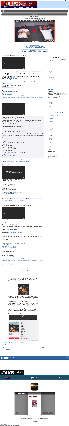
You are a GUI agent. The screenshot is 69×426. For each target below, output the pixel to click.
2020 (49, 134)
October (51, 118)
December (51, 108)
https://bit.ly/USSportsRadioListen (8, 88)
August (51, 121)
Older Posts (42, 347)
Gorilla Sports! (39, 19)
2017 (49, 138)
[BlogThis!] (21, 159)
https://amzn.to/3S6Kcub (14, 79)
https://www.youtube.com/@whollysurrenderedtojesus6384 (15, 252)
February (51, 129)
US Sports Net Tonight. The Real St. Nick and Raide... (56, 112)
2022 (49, 107)
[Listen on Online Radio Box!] (67, 358)
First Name (50, 63)
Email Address (51, 60)
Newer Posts (4, 347)
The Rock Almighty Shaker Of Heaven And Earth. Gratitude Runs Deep (14, 55)
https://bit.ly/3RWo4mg (6, 83)
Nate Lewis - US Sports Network (52, 156)
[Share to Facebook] (22, 95)
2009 (49, 149)
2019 (49, 135)
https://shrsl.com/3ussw (7, 127)
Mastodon (1, 424)
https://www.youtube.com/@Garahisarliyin (10, 91)
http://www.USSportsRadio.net (8, 87)
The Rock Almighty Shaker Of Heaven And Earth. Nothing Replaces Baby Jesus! (16, 205)
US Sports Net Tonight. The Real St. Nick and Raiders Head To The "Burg (15, 165)
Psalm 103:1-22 (11, 275)
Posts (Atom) (7, 349)
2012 (49, 145)
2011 (49, 146)
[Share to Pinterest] (23, 95)
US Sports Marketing (5, 424)
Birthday (50, 69)
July (50, 122)
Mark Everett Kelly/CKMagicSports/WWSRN (54, 155)
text (49, 75)
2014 (49, 142)
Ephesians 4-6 (18, 313)
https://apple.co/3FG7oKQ (8, 256)
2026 (49, 102)
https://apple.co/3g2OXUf (7, 94)
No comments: (16, 200)
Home (23, 347)
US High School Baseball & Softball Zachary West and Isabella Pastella (14, 101)
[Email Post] (19, 200)
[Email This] (20, 95)
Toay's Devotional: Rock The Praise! (8, 264)
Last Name (50, 66)
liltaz (48, 157)
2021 (49, 132)
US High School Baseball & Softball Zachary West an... (57, 111)
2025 (49, 103)
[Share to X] (21, 95)
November (51, 117)
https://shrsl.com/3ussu (7, 124)
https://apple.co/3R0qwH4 (13, 78)
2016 (49, 139)
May (50, 125)
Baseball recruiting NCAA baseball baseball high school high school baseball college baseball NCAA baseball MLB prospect (18, 161)
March (51, 128)
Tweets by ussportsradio (51, 89)
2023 (49, 106)
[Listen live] (2, 358)
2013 (49, 143)
